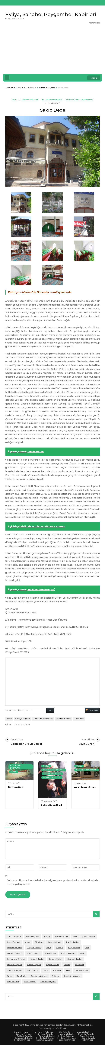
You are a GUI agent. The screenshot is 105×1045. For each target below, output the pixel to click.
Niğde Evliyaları (52, 964)
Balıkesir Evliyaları (25, 1036)
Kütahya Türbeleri (63, 718)
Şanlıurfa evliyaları (48, 981)
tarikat (45, 970)
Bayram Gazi (15, 787)
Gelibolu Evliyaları (14, 953)
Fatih (87, 948)
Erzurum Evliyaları (14, 948)
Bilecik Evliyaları (61, 936)
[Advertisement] (52, 51)
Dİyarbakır (39, 942)
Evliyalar (59, 948)
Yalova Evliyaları (51, 777)
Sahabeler (79, 964)
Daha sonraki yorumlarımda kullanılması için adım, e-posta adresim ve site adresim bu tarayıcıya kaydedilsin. (53, 882)
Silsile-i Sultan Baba (53, 770)
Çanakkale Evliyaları (24, 1038)
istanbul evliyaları (68, 953)
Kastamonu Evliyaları (16, 959)
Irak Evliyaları (50, 953)
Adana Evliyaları (21, 1032)
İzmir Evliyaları (23, 1040)
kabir (82, 953)
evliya (9, 718)
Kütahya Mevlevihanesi (52, 99)
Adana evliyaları (14, 936)
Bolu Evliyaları (67, 1036)
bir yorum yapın (22, 724)
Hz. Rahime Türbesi (85, 787)
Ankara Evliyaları (67, 1034)
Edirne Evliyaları (89, 1038)
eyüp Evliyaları (74, 948)
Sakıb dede (79, 718)
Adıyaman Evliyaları (44, 1032)
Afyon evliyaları (32, 936)
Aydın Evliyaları (88, 1034)
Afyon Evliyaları (84, 1032)
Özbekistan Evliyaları (38, 976)
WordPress (61, 1028)
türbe (9, 976)
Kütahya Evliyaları (30, 99)
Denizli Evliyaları (13, 942)
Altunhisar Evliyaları (15, 766)
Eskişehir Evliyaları (34, 948)
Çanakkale (21, 976)
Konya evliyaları (55, 959)
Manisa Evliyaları (34, 964)
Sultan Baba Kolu (52, 773)
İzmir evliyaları (13, 981)
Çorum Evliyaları (68, 1038)
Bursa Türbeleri (88, 936)
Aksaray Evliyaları (24, 1034)
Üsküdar (55, 976)
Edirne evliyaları (54, 942)
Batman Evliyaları (47, 1036)
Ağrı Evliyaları (65, 1032)
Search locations (14, 710)
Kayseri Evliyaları (37, 959)
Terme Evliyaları (81, 970)
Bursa (75, 936)
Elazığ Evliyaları (72, 942)
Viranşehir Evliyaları (86, 770)
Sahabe (67, 964)
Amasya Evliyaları (46, 1034)
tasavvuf (57, 970)
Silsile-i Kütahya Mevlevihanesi (79, 99)
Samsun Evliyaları (14, 970)
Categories (93, 710)
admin (8, 724)
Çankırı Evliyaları (46, 1038)
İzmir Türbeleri (30, 981)
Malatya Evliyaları (14, 964)
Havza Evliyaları (33, 953)
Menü (94, 78)
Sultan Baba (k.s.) (51, 805)
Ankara (47, 936)
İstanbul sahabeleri (72, 976)
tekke (68, 970)
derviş (27, 942)
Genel (14, 99)
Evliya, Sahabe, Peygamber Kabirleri (50, 14)
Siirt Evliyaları (32, 970)
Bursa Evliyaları (87, 1036)
